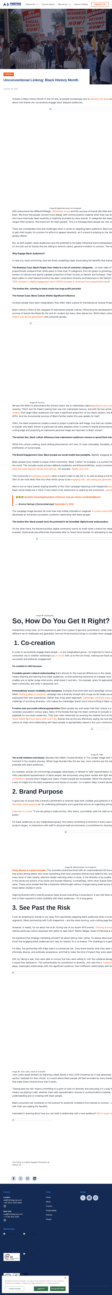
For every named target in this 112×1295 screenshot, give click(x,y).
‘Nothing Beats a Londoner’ (32, 694)
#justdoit (28, 497)
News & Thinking (81, 4)
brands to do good (99, 99)
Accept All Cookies (57, 1289)
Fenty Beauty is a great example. (29, 870)
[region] (35, 1284)
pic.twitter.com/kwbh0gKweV (86, 497)
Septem (56, 211)
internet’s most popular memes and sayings (34, 469)
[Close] (65, 1278)
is (64, 211)
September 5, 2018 (64, 504)
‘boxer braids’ (19, 719)
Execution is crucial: (22, 811)
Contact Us (100, 4)
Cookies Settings (14, 1289)
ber (61, 211)
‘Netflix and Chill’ (80, 469)
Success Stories (48, 4)
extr (33, 476)
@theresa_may (62, 497)
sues (68, 211)
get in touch (58, 655)
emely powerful (43, 476)
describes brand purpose (24, 804)
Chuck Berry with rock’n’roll (43, 719)
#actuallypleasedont (44, 497)
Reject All (41, 1289)
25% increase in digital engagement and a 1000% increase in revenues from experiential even (60, 281)
